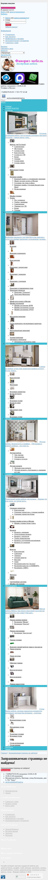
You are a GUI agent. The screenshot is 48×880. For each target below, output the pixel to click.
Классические (19, 153)
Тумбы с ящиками (20, 202)
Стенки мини (19, 161)
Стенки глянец (19, 163)
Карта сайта (9, 806)
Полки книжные (20, 189)
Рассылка (9, 835)
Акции (8, 749)
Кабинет (4, 14)
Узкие (16, 562)
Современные (19, 146)
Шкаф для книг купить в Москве (26, 181)
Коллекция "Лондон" (21, 624)
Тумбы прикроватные (22, 538)
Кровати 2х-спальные (22, 542)
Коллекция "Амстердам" (23, 633)
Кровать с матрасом (21, 536)
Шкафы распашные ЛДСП (23, 309)
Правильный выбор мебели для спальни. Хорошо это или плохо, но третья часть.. (26, 500)
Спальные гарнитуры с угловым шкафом (29, 512)
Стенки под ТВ (19, 155)
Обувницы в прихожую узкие (24, 341)
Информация (6, 31)
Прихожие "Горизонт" (22, 292)
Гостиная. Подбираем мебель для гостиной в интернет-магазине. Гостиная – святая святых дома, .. (26, 135)
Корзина (4, 47)
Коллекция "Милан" (21, 622)
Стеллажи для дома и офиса (24, 183)
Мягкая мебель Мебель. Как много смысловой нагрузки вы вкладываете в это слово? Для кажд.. (25, 611)
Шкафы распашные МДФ (23, 305)
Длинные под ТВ (20, 206)
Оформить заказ (7, 49)
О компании (10, 35)
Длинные (17, 555)
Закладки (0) (5, 55)
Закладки (8, 833)
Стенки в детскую (20, 459)
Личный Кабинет (12, 829)
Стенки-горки (19, 151)
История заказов (11, 831)
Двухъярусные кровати (22, 468)
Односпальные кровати (22, 534)
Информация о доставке (14, 39)
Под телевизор (19, 200)
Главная (4, 753)
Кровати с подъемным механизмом (27, 540)
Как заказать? (10, 37)
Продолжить (5, 770)
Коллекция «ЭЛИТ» (21, 568)
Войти (3, 12)
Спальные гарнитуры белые (24, 514)
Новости (4, 51)
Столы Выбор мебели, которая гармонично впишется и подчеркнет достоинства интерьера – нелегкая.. (24, 711)
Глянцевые (18, 553)
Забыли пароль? (11, 27)
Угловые (17, 159)
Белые (16, 157)
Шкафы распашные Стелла (24, 307)
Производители (11, 791)
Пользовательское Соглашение (17, 41)
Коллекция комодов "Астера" (24, 564)
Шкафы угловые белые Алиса (25, 523)
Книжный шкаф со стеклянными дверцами (29, 179)
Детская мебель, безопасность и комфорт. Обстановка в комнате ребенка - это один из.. (25, 444)
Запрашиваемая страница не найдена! (23, 753)
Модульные (18, 149)
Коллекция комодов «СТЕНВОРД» (26, 566)
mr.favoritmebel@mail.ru (14, 782)
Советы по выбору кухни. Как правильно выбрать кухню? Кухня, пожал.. (25, 369)
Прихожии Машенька (22, 294)
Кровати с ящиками (21, 532)
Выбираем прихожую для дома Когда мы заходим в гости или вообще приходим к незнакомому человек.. (25, 238)
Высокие (17, 560)
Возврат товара (11, 804)
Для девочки (18, 455)
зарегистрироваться (17, 12)
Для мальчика (19, 457)
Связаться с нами (11, 43)
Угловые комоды (20, 557)
